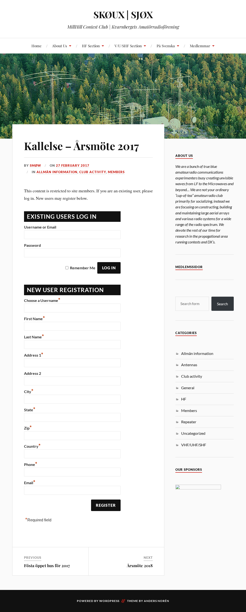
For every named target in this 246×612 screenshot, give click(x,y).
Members (116, 172)
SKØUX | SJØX (123, 14)
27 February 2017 (72, 165)
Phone (30, 464)
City (28, 391)
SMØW (35, 165)
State (29, 409)
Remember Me (82, 267)
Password (32, 245)
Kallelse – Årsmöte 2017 (81, 146)
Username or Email (40, 227)
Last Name (34, 337)
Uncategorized (193, 433)
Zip (28, 428)
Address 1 (33, 355)
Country (32, 446)
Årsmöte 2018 (140, 565)
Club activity (92, 172)
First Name (34, 318)
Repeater (188, 421)
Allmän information (57, 172)
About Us (59, 45)
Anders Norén (156, 601)
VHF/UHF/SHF (193, 444)
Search (222, 303)
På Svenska (166, 45)
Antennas (189, 364)
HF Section (91, 45)
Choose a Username (42, 300)
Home (36, 45)
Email (29, 482)
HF (183, 399)
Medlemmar (200, 45)
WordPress (109, 601)
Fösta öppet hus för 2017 (47, 565)
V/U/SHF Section (128, 45)
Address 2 (32, 373)
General (187, 387)
